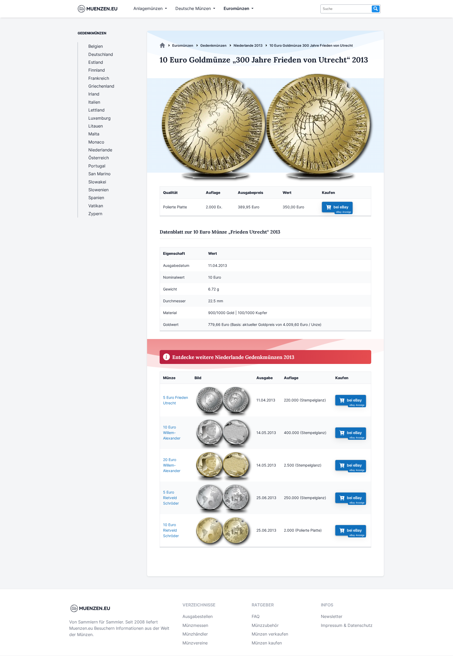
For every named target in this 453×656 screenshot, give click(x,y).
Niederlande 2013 (248, 45)
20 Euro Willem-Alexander (171, 465)
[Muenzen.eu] (162, 45)
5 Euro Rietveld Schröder (171, 497)
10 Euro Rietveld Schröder (171, 530)
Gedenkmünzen (213, 45)
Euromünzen (182, 45)
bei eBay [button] (340, 207)
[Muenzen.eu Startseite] (98, 8)
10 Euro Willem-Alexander (171, 432)
